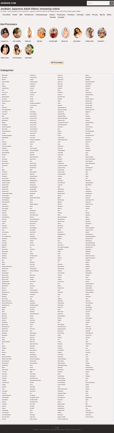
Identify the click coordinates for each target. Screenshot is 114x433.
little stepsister (61, 182)
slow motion (88, 184)
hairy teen (32, 341)
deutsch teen (33, 163)
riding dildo (88, 77)
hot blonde (32, 395)
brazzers (4, 352)
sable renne (5, 58)
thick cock (88, 326)
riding (87, 75)
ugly (3, 83)
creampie (61, 17)
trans (87, 361)
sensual (87, 120)
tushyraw (88, 376)
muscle (59, 223)
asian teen (4, 227)
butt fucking (5, 369)
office (59, 260)
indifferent (60, 92)
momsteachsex (61, 219)
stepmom (88, 253)
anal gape (4, 204)
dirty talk (32, 174)
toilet (87, 354)
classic (3, 408)
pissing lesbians (62, 328)
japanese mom (61, 113)
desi (31, 161)
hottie (31, 412)
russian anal (89, 101)
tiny (87, 348)
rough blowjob (5, 152)
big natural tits (5, 292)
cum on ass (33, 120)
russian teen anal (90, 109)
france (31, 288)
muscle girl (60, 225)
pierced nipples (61, 315)
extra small (32, 212)
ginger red (32, 303)
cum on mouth (33, 129)
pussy (59, 373)
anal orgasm (5, 208)
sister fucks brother (90, 159)
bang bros (4, 253)
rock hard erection (90, 81)
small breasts (89, 193)
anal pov (4, 212)
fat (30, 247)
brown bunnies (5, 361)
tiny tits (88, 350)
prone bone (60, 354)
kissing (59, 131)
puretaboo (71, 14)
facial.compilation (6, 126)
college (31, 79)
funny (31, 296)
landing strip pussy (62, 139)
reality (59, 401)
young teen (88, 414)
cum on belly (5, 118)
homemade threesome (35, 380)
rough (87, 90)
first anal (32, 264)
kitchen (59, 133)
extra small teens (34, 214)
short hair (88, 141)
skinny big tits (89, 167)
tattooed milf (89, 288)
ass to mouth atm (6, 236)
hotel (31, 410)
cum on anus (33, 118)
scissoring (4, 159)
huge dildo (60, 77)
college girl (32, 83)
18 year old (4, 165)
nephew (60, 238)
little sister (60, 180)
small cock (88, 195)
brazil (3, 350)
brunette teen (5, 363)
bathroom (4, 257)
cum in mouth (33, 113)
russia (87, 96)
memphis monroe (102, 41)
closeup (4, 419)
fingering (32, 262)
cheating (4, 393)
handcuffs (32, 346)
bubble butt (5, 365)
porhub (59, 341)
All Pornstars (57, 62)
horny (31, 384)
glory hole (32, 320)
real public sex (61, 397)
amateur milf (5, 187)
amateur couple (6, 182)
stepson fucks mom (90, 257)
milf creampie (61, 199)
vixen (87, 393)
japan (59, 103)
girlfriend (32, 311)
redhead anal (61, 408)
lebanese (60, 159)
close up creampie (6, 146)
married (4, 86)
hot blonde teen (34, 401)
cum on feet (33, 126)
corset (31, 90)
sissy (87, 152)
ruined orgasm (89, 94)
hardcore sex (33, 361)
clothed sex (33, 75)
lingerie (60, 178)
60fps (3, 169)
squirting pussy (89, 234)
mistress (60, 208)
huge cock (32, 416)
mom (3, 116)
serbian (87, 124)
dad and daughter (34, 150)
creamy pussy (33, 105)
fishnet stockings (34, 270)
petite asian (60, 311)
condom (32, 88)
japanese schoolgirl (62, 118)
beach (3, 264)
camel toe (4, 376)
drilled (31, 195)
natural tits (60, 232)
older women (61, 268)
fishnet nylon (33, 268)
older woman (61, 266)
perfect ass (60, 300)
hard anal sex (33, 350)
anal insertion (5, 206)
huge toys (60, 83)
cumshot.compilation (35, 139)
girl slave (32, 309)
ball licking (5, 249)
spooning (88, 221)
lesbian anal (61, 163)
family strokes (33, 238)
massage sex (61, 191)
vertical (87, 386)
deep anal (4, 77)
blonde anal (5, 324)
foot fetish (32, 281)
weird (87, 399)
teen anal (88, 300)
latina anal (60, 146)
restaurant (60, 414)
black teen (4, 318)
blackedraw (4, 322)
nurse (59, 253)
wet (86, 401)
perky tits (60, 307)
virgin (87, 391)
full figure (32, 294)
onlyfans (60, 270)
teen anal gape (89, 303)
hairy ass (32, 337)
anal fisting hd (5, 202)
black (3, 311)
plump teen (60, 330)
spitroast (88, 219)
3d (2, 167)
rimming (88, 79)
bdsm (3, 262)
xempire (52, 14)
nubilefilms (60, 249)
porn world (6, 14)
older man (60, 264)
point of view (61, 333)
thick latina (88, 328)
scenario (88, 116)
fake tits (32, 234)
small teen (88, 202)
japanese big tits (62, 107)
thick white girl (89, 333)
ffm (31, 260)
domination (32, 182)
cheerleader (5, 399)
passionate (60, 292)
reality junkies (61, 404)
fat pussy (32, 249)
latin (59, 144)
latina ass (60, 148)
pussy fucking (61, 378)
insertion (60, 94)
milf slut (60, 204)
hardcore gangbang (34, 358)
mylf (21, 14)
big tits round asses (7, 303)
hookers (32, 382)
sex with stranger (90, 131)
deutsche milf (33, 165)
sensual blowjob (90, 122)
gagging (32, 300)
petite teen (60, 313)
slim (87, 178)
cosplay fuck (33, 92)
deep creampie (5, 81)
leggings (60, 161)
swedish (88, 275)
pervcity (95, 14)
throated (88, 337)
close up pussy (5, 416)
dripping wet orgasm (35, 197)
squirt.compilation (90, 227)
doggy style (33, 178)
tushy (87, 373)
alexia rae (64, 41)
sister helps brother (90, 163)
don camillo (17, 41)
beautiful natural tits (7, 266)
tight (87, 341)
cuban (31, 107)
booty (3, 339)
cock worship (33, 77)
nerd (59, 240)
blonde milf (4, 75)
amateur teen (5, 191)
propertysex (61, 14)
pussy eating (61, 376)
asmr (3, 230)
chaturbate (4, 391)
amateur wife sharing (7, 193)
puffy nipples (5, 137)
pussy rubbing (61, 382)
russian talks (89, 105)
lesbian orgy (61, 169)
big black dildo (5, 281)
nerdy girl (4, 107)
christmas (4, 404)
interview (60, 98)
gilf (3, 139)
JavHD (57, 427)
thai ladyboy (89, 318)
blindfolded (5, 120)
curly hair (32, 141)
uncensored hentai (90, 382)
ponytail (60, 337)
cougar (31, 98)
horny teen (32, 391)
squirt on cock (89, 230)
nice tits (60, 242)
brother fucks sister (7, 358)
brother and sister (6, 356)
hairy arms (32, 335)
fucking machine (34, 292)
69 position (4, 172)
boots (3, 337)
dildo (31, 169)
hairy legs (32, 339)
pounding (60, 348)
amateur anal (5, 178)
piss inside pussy (62, 326)
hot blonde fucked (34, 397)
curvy (31, 144)
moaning (60, 212)
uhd (87, 380)
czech (3, 156)
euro (31, 208)
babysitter (4, 245)
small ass (88, 189)
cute (31, 146)
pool (59, 339)
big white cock (5, 305)
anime (3, 223)
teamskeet (88, 296)
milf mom (60, 202)
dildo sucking (33, 172)
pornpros (60, 346)
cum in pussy (33, 116)
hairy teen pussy (34, 343)
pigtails (59, 320)
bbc (3, 260)
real (59, 386)
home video (33, 373)
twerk (87, 378)
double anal (33, 184)
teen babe (88, 305)
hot (31, 393)
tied (87, 339)
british (3, 354)
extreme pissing (33, 221)
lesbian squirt (61, 172)
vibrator (87, 388)
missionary (60, 206)
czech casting (33, 148)
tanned (87, 281)
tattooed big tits (90, 283)
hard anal (32, 348)
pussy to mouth (61, 384)
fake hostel (32, 232)
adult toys (4, 174)
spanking (88, 214)
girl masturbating (34, 305)
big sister (4, 296)
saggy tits (88, 111)
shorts (87, 144)
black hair (4, 315)
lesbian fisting (61, 167)
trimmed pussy (89, 367)
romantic (88, 88)
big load (4, 290)
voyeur (87, 395)
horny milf (32, 386)
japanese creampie (62, 109)
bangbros (4, 255)
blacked (4, 320)
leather (59, 156)
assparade (4, 238)
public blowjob (61, 363)
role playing (88, 83)
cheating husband (6, 395)
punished (60, 371)
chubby (4, 406)
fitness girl (32, 275)
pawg (59, 294)
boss (3, 90)
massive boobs (5, 96)
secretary (4, 141)
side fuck (88, 148)
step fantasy (89, 240)
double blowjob (33, 187)
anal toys (4, 219)
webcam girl (89, 397)
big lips (4, 288)
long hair (60, 184)
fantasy (32, 240)
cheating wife (5, 397)
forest (31, 283)
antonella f (28, 58)
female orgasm (33, 255)
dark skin (32, 154)
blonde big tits (5, 326)
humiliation (4, 124)
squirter (87, 232)
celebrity (4, 386)
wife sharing (89, 406)
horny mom (32, 388)
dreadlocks (32, 193)
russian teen (89, 107)
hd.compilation (33, 363)
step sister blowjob (90, 242)
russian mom (89, 103)
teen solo (4, 98)
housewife (32, 414)
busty (3, 367)
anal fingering (5, 199)
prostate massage (62, 358)
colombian (32, 86)
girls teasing (5, 150)
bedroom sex (5, 268)
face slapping (33, 227)
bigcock (4, 307)
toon (87, 356)
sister (87, 154)
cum (31, 109)
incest (59, 90)
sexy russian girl (90, 135)
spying (87, 225)
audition (4, 240)
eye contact (33, 223)
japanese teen (61, 120)
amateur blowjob (6, 180)
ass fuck (4, 234)
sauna (87, 113)
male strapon (61, 189)
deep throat (33, 159)
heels (31, 365)
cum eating (32, 111)
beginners (4, 270)
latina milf (60, 152)
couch (31, 96)
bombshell (4, 335)
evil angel (80, 14)
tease (87, 298)
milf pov (4, 79)
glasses (32, 318)
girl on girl (32, 307)
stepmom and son (90, 255)
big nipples (4, 294)
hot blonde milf (33, 399)
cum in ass (4, 92)
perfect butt (60, 305)
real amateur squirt (62, 388)
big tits (102, 14)
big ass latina (5, 277)
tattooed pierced (90, 290)
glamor (31, 315)
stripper (87, 264)
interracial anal (61, 96)
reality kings (61, 406)
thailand (88, 322)
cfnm (3, 388)
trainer (87, 358)
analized (4, 221)
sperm (87, 217)
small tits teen (89, 204)
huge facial (60, 79)
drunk (31, 199)
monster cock (61, 221)
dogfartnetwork (33, 176)
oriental (59, 279)
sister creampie (89, 156)
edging (3, 122)
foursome (32, 285)
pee (58, 296)
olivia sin (28, 41)
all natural (4, 176)
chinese (4, 401)
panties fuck (61, 288)
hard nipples (33, 354)
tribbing (88, 365)
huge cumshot (33, 419)
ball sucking (5, 251)
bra (3, 343)
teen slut (88, 311)
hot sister (32, 406)
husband (60, 88)
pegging (60, 298)
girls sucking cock (34, 313)
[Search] (111, 3)
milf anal (4, 94)
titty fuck (88, 352)
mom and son (5, 163)
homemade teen (34, 378)
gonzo (31, 324)
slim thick (88, 180)
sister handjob (89, 161)
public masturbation (62, 365)
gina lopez (76, 41)
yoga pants (88, 410)
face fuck (32, 225)
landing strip (61, 137)
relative (59, 412)
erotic (31, 206)
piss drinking (61, 324)
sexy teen (88, 137)
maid (59, 187)
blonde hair (5, 328)
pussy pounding (61, 380)
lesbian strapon (61, 174)
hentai (31, 367)
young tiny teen (89, 416)
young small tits (90, 412)
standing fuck (89, 238)
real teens (60, 399)
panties (59, 285)
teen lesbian (89, 309)
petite (59, 309)
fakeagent (32, 236)
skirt (87, 172)
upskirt (87, 384)
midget (59, 197)
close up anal (5, 412)
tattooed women (90, 292)
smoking (88, 206)
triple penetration (90, 369)
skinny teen (88, 169)
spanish (87, 212)
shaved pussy (89, 139)
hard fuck (32, 352)
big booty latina (6, 283)
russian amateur (90, 98)
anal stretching (5, 217)
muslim (59, 230)
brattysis (4, 348)
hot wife (32, 408)
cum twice (32, 137)
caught (4, 384)
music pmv (60, 227)
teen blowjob (89, 307)
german (4, 133)
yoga (87, 408)
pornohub (60, 343)
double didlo (33, 189)
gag (31, 298)
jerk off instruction (62, 124)
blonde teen (5, 330)
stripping (88, 266)
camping (4, 378)
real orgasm (61, 395)
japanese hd (61, 111)
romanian (88, 86)
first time (32, 266)
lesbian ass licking (62, 165)
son (86, 210)
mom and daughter (62, 217)
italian (59, 101)
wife (87, 404)
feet (31, 251)
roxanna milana (5, 41)
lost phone (4, 111)
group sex (32, 328)
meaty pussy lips (6, 101)
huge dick (60, 75)
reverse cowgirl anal (63, 419)
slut (86, 187)
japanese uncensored (63, 122)
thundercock (28, 14)
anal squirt (4, 214)
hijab (31, 371)
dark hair (32, 152)
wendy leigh (53, 41)
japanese (60, 105)
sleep (87, 176)
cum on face (33, 124)
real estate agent (62, 393)
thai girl (88, 315)
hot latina (32, 404)
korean (59, 135)
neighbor (60, 236)
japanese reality (62, 116)
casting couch (5, 382)
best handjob (5, 272)
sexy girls (88, 133)
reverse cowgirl (61, 416)
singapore (88, 150)
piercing (60, 318)
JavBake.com (8, 3)
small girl (88, 197)
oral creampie (61, 272)
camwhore (4, 113)
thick (87, 324)
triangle (87, 363)
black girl (4, 313)
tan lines (88, 279)
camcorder (4, 373)
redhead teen (61, 410)
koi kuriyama (17, 58)
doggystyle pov (33, 180)
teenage (88, 313)
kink (59, 129)
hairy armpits (33, 333)
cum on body (33, 122)
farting (31, 242)
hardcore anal (33, 356)
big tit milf (4, 129)
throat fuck (88, 335)
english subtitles (34, 204)
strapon (87, 262)
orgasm (59, 277)
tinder (87, 346)
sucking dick (89, 272)
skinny (87, 165)
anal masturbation (6, 131)
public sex (60, 367)
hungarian (60, 86)
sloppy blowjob (89, 182)
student (87, 268)
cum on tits (33, 133)
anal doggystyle (6, 197)
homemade (32, 376)
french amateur (33, 290)
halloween (4, 148)
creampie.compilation (35, 103)
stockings (88, 260)
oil (58, 262)
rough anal (88, 92)
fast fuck (32, 245)
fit (30, 272)
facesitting (32, 230)
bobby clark (90, 41)
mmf (59, 210)
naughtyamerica (61, 234)
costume (32, 94)
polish (59, 335)
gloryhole (32, 322)
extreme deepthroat (34, 219)
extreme (32, 217)
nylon (59, 255)
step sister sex (89, 247)
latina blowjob (61, 150)
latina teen (60, 154)
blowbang (4, 333)
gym (31, 330)
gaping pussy (5, 88)
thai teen (88, 320)
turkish (87, 371)
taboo (87, 277)
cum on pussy (33, 131)
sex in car (88, 129)
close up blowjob (6, 414)
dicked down (33, 167)
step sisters (88, 249)
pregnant (60, 352)
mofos (109, 14)
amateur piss (5, 189)
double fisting (33, 191)
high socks (32, 369)
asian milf (4, 225)
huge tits (60, 81)
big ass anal (5, 275)
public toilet (61, 369)
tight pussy (88, 343)
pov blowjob (61, 350)
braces (3, 346)
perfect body (61, 303)
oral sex (60, 275)
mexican (60, 195)
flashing (32, 277)
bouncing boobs (6, 341)
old (3, 105)
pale (59, 283)
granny (4, 103)
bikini (3, 309)
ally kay (39, 41)
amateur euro (5, 184)
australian (4, 242)
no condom (60, 245)
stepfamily (88, 251)
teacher (87, 294)
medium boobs (61, 193)
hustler (14, 14)
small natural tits (90, 199)
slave (87, 174)
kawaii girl (60, 126)
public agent (61, 361)
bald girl (4, 247)
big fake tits (5, 285)
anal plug (4, 210)
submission (88, 270)
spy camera (88, 223)
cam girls (4, 371)
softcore (88, 208)
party (59, 290)
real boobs (60, 391)
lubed (88, 14)
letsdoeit (60, 176)
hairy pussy (5, 161)
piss (59, 322)
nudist (59, 251)
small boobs (89, 191)
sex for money (89, 126)
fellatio (31, 253)
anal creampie (5, 195)
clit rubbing (5, 410)
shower (87, 146)
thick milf (88, 330)
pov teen (4, 154)
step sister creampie (90, 245)
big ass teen (5, 279)
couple (31, 101)
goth (31, 326)
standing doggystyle (90, 236)
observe (60, 257)
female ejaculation (6, 109)
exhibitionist (33, 210)
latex (59, 141)
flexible (32, 279)
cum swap (32, 135)
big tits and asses (6, 300)
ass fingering (5, 232)
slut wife (4, 144)
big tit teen (5, 298)
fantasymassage (41, 14)
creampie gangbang (7, 135)
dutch (31, 202)
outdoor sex (61, 281)
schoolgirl (88, 118)
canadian (4, 380)
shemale (53, 17)
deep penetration (34, 156)
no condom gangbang (63, 247)
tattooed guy (89, 285)
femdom (32, 257)
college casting (33, 81)
